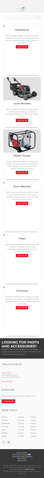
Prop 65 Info (22, 461)
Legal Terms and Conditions (22, 457)
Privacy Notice (22, 453)
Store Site (28, 5)
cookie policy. (29, 469)
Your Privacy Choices (20, 455)
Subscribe (8, 401)
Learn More (21, 46)
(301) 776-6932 (7, 382)
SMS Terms (22, 458)
